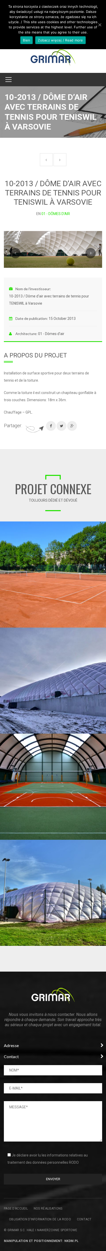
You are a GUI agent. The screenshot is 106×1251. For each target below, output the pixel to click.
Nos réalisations (48, 1208)
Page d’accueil (16, 1208)
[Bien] (99, 24)
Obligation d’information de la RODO (40, 1219)
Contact (84, 1219)
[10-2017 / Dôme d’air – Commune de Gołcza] (102, 843)
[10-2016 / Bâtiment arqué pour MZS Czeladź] (102, 737)
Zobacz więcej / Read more (60, 40)
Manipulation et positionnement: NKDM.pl (41, 1241)
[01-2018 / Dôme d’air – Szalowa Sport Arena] (102, 631)
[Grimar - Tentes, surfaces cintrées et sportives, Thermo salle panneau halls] (53, 58)
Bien (26, 40)
